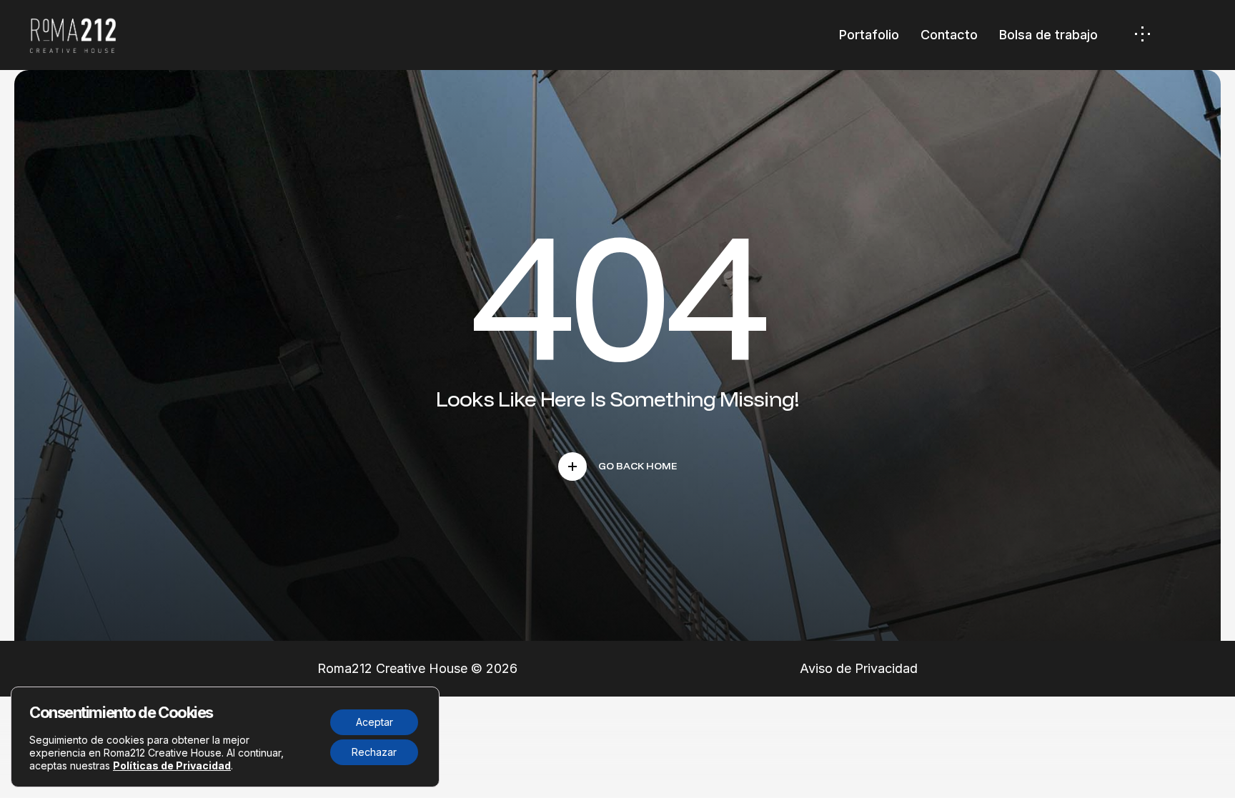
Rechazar (374, 752)
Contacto (949, 34)
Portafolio (869, 34)
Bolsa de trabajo (1048, 34)
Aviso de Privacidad (859, 668)
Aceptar (374, 722)
